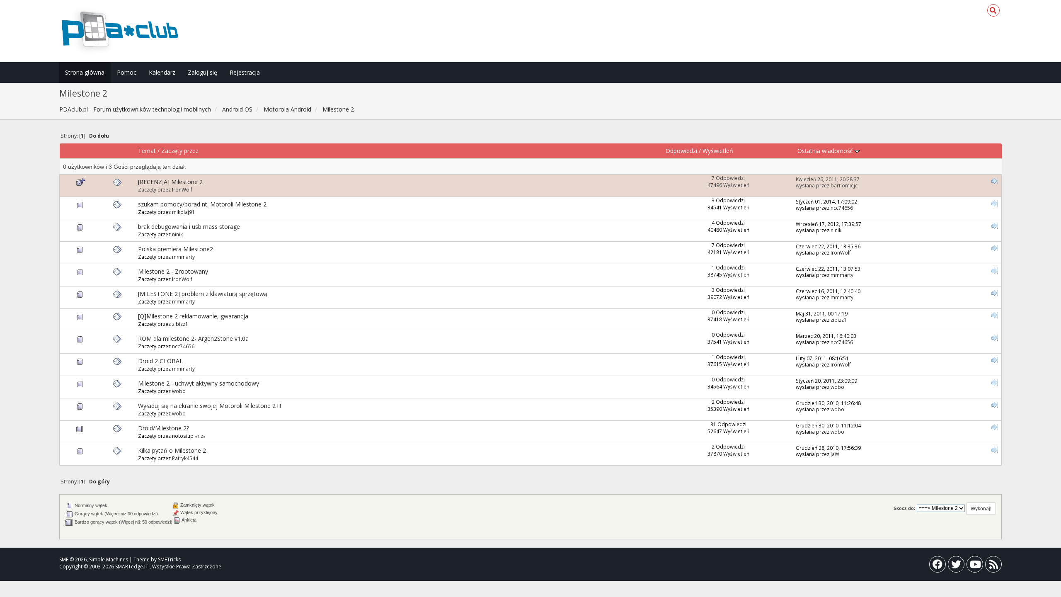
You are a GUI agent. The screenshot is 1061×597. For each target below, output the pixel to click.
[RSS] (993, 566)
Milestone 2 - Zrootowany (173, 271)
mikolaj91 (183, 212)
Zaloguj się (202, 72)
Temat (147, 151)
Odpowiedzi (681, 151)
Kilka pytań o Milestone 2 (172, 450)
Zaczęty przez (180, 151)
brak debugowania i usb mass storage (189, 227)
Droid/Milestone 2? (163, 428)
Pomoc (126, 72)
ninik (177, 234)
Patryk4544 (185, 458)
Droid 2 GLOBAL (160, 361)
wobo (179, 391)
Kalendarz (162, 72)
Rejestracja (245, 72)
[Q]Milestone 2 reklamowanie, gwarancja (193, 316)
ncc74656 (842, 207)
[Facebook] (937, 566)
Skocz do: (905, 508)
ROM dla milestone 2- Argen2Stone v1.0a (193, 338)
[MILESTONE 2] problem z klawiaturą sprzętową (202, 294)
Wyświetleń (717, 151)
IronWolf (182, 189)
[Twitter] (956, 566)
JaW (835, 454)
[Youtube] (975, 566)
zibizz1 (180, 323)
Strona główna (84, 72)
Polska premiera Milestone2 (175, 249)
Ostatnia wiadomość (826, 151)
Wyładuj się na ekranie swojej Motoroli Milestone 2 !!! (209, 406)
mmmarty (183, 256)
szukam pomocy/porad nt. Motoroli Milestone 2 (202, 204)
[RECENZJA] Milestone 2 (170, 182)
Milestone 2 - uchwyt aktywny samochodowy (198, 383)
